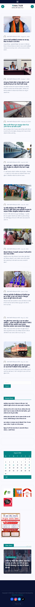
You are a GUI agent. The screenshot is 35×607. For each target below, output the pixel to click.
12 (13, 465)
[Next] (30, 545)
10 (5, 465)
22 (25, 467)
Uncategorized (11, 557)
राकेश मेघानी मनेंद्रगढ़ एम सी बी (13, 36)
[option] (17, 561)
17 (5, 467)
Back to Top (18, 603)
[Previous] (27, 545)
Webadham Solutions (17, 594)
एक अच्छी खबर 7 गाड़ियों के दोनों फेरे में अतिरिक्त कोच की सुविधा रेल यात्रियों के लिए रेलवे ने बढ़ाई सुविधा (17, 167)
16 (29, 465)
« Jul (6, 477)
